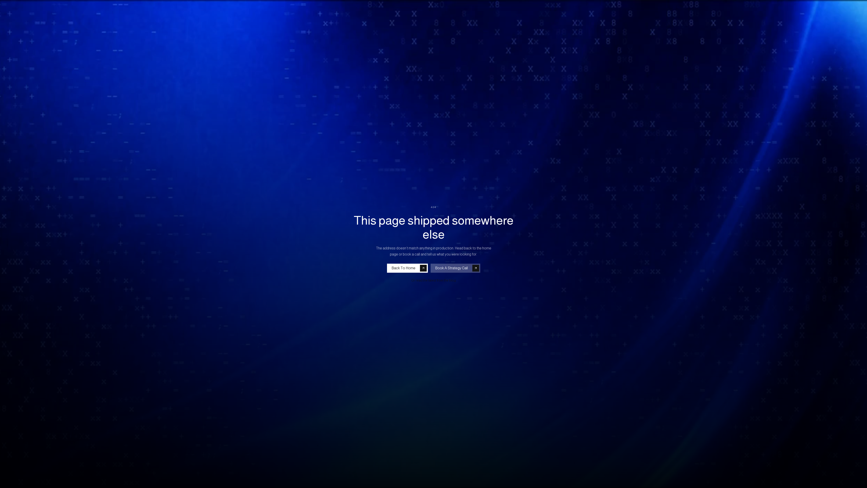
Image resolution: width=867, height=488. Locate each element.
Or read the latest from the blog (433, 280)
